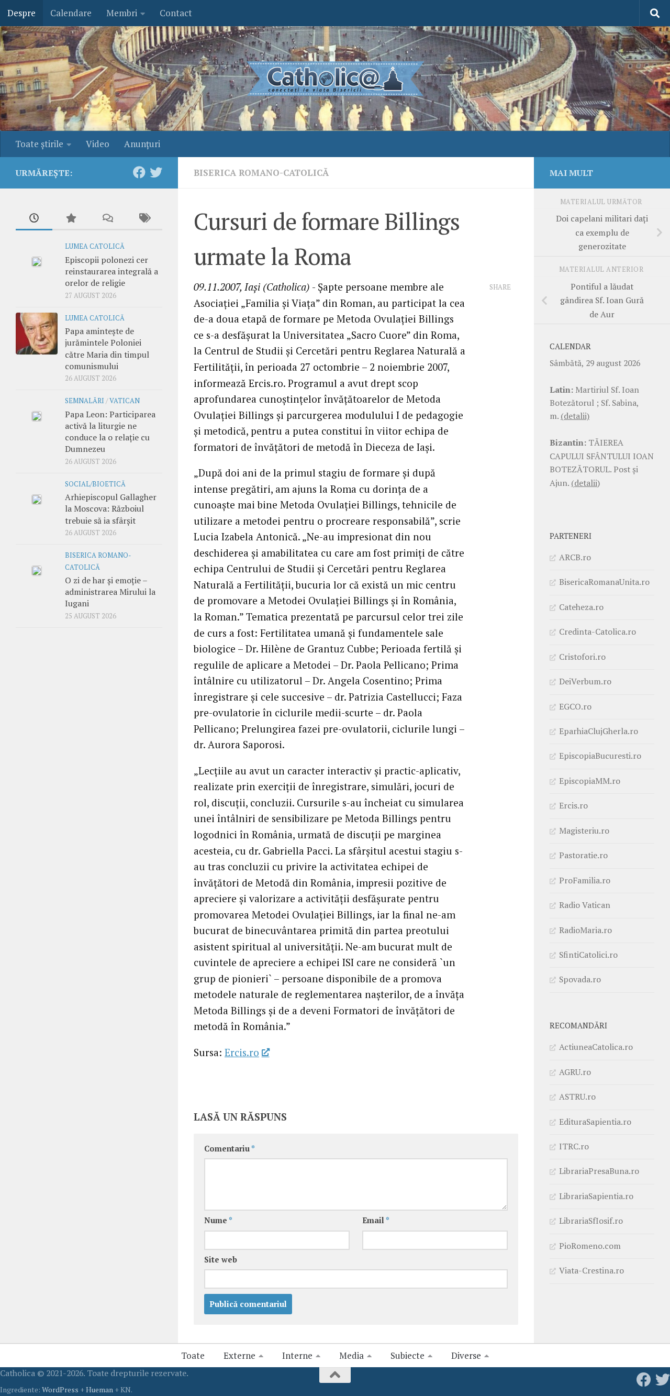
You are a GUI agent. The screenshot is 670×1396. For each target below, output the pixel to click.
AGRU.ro (575, 1072)
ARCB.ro (575, 557)
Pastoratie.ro (583, 855)
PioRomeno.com (590, 1245)
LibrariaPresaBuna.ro (599, 1171)
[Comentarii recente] (107, 218)
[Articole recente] (34, 218)
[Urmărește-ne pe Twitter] (156, 172)
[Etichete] (144, 218)
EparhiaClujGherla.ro (598, 731)
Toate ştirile (39, 144)
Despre (21, 13)
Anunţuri (142, 144)
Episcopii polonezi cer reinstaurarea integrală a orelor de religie (111, 271)
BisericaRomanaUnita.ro (604, 582)
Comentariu (229, 1149)
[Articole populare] (70, 218)
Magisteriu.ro (584, 830)
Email (375, 1220)
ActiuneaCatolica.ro (596, 1046)
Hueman (99, 1389)
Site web (220, 1260)
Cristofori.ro (582, 656)
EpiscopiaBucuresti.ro (600, 755)
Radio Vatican (584, 905)
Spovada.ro (580, 979)
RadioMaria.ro (585, 930)
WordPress (60, 1389)
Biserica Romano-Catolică (261, 173)
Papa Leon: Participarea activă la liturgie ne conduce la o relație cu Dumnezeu (110, 431)
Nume (218, 1220)
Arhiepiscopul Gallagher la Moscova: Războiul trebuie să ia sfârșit (111, 508)
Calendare (71, 13)
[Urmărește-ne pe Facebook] (139, 172)
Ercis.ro (242, 1052)
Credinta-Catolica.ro (597, 631)
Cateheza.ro (581, 607)
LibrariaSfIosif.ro (591, 1220)
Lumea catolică (95, 246)
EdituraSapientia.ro (595, 1121)
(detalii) (575, 416)
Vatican (124, 400)
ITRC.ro (574, 1146)
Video (97, 144)
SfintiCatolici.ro (588, 954)
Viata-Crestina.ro (591, 1270)
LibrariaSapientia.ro (596, 1196)
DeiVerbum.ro (585, 681)
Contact (176, 13)
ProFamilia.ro (584, 880)
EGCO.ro (575, 706)
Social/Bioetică (95, 484)
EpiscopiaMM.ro (589, 780)
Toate (193, 1355)
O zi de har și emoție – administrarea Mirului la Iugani (110, 592)
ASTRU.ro (577, 1096)
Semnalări (84, 400)
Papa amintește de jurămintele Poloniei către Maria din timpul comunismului (107, 348)
